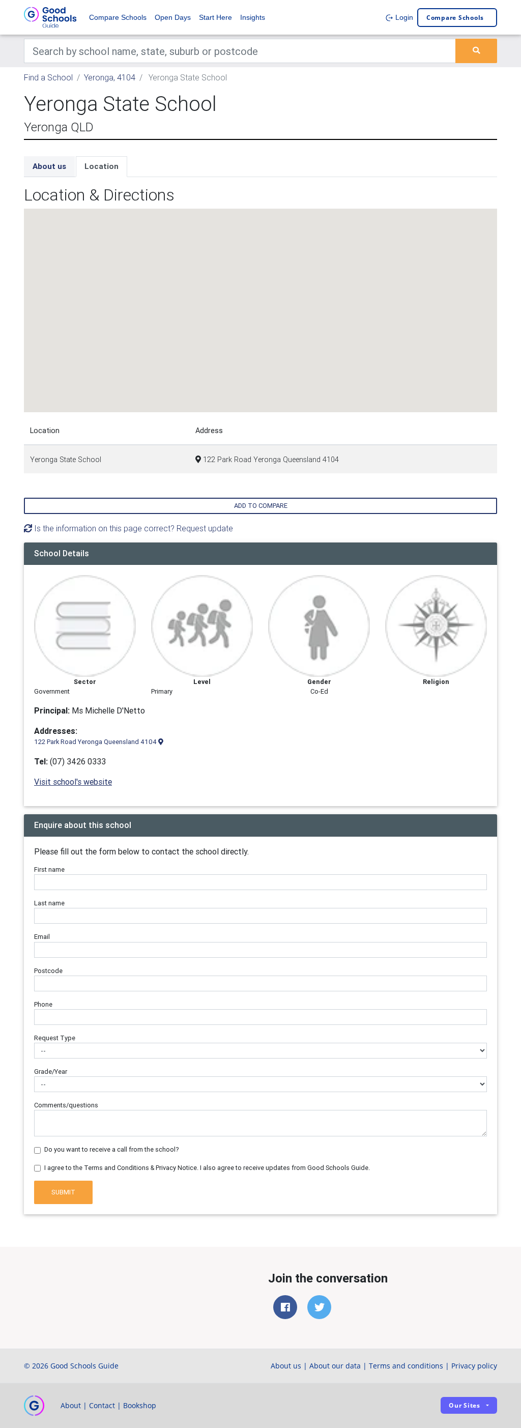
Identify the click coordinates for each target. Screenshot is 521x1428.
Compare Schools (118, 17)
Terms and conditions (406, 1365)
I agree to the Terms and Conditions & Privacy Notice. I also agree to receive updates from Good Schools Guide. (207, 1167)
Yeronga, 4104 (109, 77)
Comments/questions (66, 1105)
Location (101, 166)
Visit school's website (73, 782)
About (71, 1405)
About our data (335, 1365)
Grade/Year (50, 1071)
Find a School (48, 77)
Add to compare (260, 505)
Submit (63, 1192)
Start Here (215, 17)
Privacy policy (474, 1365)
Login (403, 17)
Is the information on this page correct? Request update (132, 528)
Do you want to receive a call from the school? (111, 1149)
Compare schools (455, 17)
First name (49, 869)
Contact (102, 1405)
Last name (49, 903)
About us (49, 166)
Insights (252, 17)
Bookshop (139, 1405)
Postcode (48, 970)
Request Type (54, 1038)
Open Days (173, 17)
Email (42, 936)
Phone (43, 1004)
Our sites (464, 1405)
